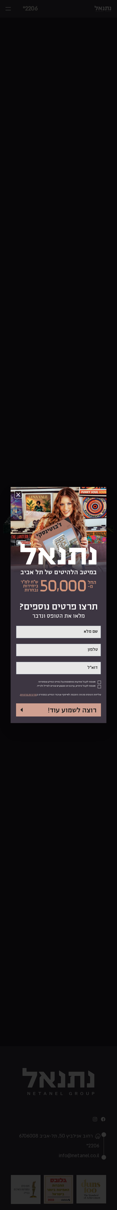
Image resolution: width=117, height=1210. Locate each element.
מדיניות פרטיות (28, 694)
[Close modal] (18, 494)
